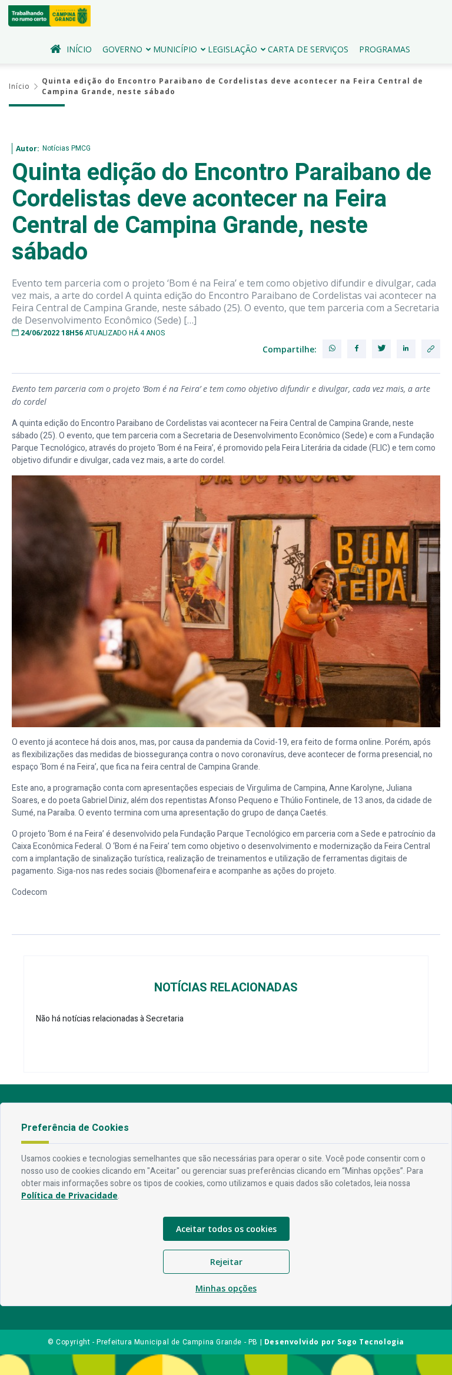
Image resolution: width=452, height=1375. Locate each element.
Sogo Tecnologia (370, 1342)
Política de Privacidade (69, 1195)
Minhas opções (226, 1288)
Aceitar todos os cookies (226, 1228)
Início (79, 49)
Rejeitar (226, 1261)
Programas (384, 49)
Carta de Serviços (308, 49)
